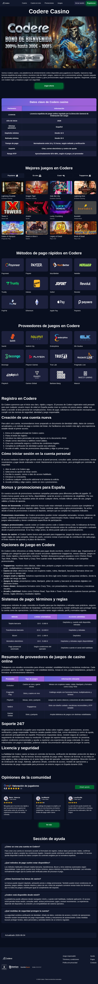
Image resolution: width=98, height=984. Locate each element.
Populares (11, 175)
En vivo (35, 175)
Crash (59, 175)
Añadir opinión (85, 787)
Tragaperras (83, 175)
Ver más (49, 825)
